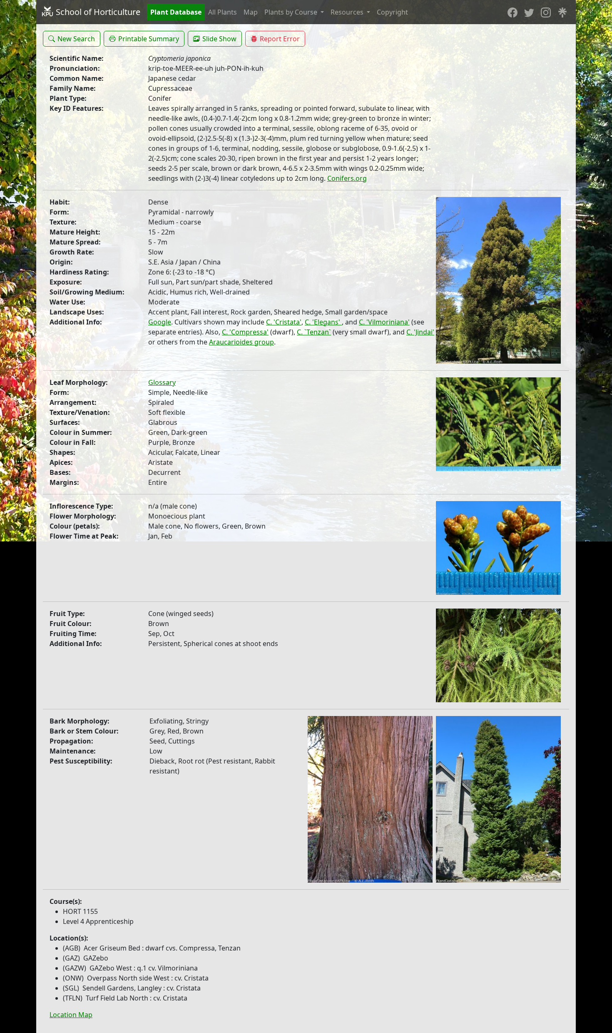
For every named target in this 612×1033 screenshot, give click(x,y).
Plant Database (176, 12)
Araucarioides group (241, 342)
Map (251, 12)
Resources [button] (348, 12)
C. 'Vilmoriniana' (384, 322)
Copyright (392, 12)
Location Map (71, 1014)
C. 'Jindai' (420, 332)
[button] (71, 39)
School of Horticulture (97, 11)
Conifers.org (347, 178)
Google (159, 322)
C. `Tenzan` (314, 332)
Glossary (162, 382)
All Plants (222, 12)
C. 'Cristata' (283, 322)
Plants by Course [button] (291, 12)
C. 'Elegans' (323, 322)
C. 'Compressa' (245, 332)
